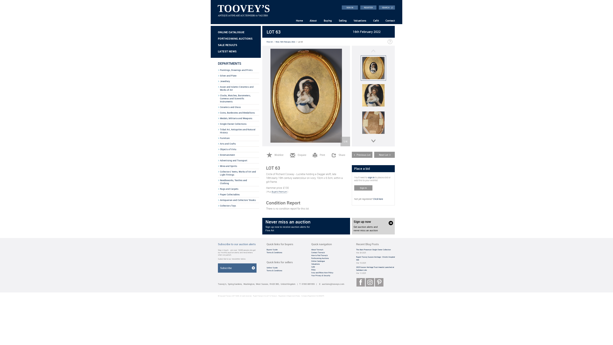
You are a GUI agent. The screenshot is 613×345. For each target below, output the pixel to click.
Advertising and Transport (233, 160)
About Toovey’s (317, 249)
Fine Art (270, 42)
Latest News (227, 51)
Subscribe (226, 268)
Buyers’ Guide (272, 249)
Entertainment (227, 154)
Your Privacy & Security (320, 275)
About (313, 20)
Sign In (363, 187)
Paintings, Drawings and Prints (236, 70)
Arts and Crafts (228, 143)
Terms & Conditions (274, 252)
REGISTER (368, 7)
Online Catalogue (231, 32)
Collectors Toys (228, 205)
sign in (371, 177)
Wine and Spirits (228, 166)
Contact (390, 20)
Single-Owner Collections (233, 123)
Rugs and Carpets (229, 188)
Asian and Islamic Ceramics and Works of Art (237, 88)
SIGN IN (349, 7)
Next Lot (383, 154)
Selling (343, 20)
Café (376, 20)
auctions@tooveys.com (333, 284)
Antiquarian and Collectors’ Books (238, 200)
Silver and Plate (228, 75)
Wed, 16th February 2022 (285, 42)
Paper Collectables (230, 194)
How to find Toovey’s (319, 255)
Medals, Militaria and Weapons (236, 118)
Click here (378, 198)
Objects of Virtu (228, 149)
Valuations (360, 20)
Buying (328, 20)
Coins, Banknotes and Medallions (237, 112)
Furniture (225, 138)
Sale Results (227, 45)
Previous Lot (364, 154)
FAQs (313, 269)
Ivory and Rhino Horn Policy (322, 272)
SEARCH (387, 7)
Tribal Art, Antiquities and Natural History (238, 131)
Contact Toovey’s (318, 252)
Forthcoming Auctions (235, 38)
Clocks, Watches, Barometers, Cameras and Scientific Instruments (235, 98)
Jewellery (225, 81)
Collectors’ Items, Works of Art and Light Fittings (238, 173)
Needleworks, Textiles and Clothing (233, 182)
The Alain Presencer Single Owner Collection (373, 249)
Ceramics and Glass (230, 107)
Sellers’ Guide (272, 267)
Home (299, 20)
